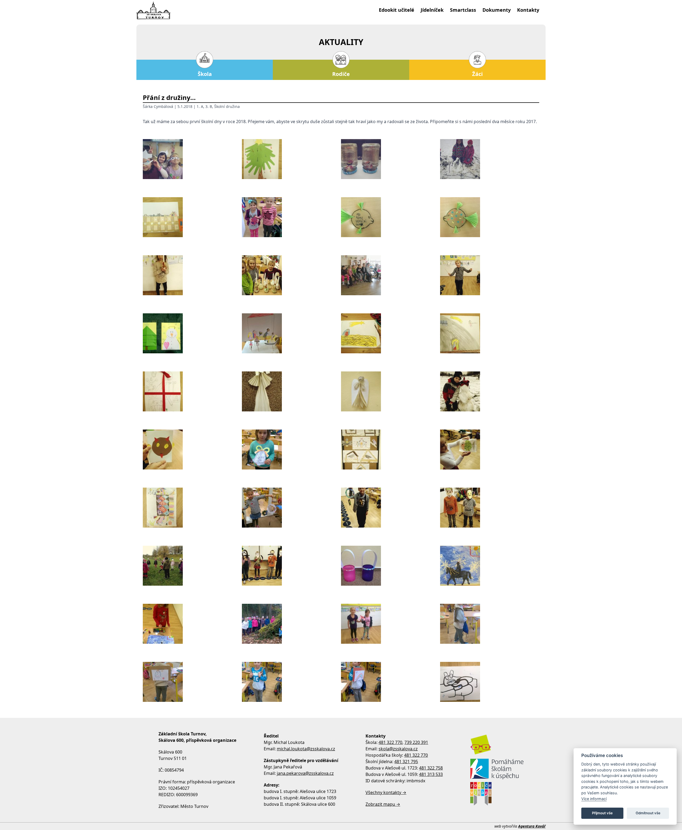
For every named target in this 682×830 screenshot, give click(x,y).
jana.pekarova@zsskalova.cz (305, 773)
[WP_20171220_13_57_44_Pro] (489, 159)
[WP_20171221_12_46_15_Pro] (291, 159)
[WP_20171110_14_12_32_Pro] (489, 566)
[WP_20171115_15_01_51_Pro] (390, 508)
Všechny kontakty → (386, 792)
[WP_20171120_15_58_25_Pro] (390, 449)
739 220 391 (416, 742)
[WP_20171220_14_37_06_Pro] (390, 159)
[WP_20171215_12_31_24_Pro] (489, 217)
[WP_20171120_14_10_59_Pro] (489, 449)
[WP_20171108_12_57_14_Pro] (390, 682)
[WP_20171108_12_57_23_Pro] (291, 682)
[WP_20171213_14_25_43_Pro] (390, 275)
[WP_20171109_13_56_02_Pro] (291, 624)
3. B (208, 106)
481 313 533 (431, 774)
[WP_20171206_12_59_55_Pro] (291, 391)
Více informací (594, 798)
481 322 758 (431, 768)
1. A (200, 106)
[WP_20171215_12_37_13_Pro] (291, 217)
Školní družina (227, 106)
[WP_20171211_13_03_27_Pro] (390, 333)
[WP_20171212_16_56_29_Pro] (192, 333)
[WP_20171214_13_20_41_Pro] (291, 275)
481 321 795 (406, 761)
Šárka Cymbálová (158, 106)
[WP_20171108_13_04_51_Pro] (192, 682)
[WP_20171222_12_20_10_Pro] (192, 159)
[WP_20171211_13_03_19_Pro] (489, 333)
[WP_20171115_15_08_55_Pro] (291, 508)
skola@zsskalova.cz (398, 749)
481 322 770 (390, 742)
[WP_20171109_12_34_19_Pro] (390, 624)
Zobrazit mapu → (383, 804)
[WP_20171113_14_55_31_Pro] (489, 508)
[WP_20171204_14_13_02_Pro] (192, 449)
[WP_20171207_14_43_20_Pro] (192, 391)
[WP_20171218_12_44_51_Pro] (192, 217)
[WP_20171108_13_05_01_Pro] (489, 624)
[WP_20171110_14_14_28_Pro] (390, 566)
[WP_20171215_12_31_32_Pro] (390, 217)
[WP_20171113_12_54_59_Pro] (291, 566)
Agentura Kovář (532, 826)
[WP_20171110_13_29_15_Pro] (192, 624)
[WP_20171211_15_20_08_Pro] (291, 333)
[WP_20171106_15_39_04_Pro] (489, 682)
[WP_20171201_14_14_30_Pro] (291, 449)
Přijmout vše (602, 813)
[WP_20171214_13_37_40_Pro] (192, 275)
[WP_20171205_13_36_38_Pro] (489, 391)
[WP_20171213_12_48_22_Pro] (489, 275)
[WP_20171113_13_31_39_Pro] (192, 566)
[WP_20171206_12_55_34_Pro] (390, 391)
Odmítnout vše (648, 813)
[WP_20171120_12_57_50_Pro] (192, 508)
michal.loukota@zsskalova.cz (306, 749)
